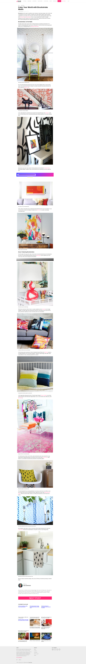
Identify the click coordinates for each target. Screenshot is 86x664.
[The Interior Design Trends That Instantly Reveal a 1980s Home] (35, 611)
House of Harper (43, 395)
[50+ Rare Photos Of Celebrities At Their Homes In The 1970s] (46, 611)
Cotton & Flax (45, 457)
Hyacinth (43, 309)
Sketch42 (46, 112)
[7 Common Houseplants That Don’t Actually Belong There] (23, 636)
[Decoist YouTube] (59, 649)
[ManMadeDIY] (17, 660)
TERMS (35, 655)
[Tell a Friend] (57, 649)
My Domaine (20, 397)
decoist (19, 1)
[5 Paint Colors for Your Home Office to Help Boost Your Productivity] (46, 622)
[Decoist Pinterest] (55, 649)
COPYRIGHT (35, 652)
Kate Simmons (21, 11)
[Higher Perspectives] (18, 660)
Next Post (35, 598)
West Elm (46, 352)
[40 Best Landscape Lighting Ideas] (35, 636)
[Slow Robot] (21, 660)
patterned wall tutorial (34, 26)
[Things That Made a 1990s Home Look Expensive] (27, 174)
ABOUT (35, 649)
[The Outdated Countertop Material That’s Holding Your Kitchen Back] (35, 622)
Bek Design (38, 255)
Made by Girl (26, 87)
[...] (38, 593)
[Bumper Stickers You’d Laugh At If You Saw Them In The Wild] (23, 624)
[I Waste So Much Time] (20, 660)
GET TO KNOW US (19, 657)
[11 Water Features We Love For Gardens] (46, 636)
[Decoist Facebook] (53, 649)
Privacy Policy (30, 662)
